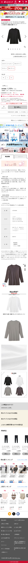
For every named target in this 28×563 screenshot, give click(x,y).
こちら (18, 558)
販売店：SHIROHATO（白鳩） (18, 54)
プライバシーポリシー (19, 538)
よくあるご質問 (17, 527)
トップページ (4, 4)
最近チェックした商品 (6, 527)
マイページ (3, 545)
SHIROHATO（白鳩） (6, 407)
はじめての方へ (17, 530)
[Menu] (2, 2)
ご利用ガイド (4, 552)
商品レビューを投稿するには (18, 120)
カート (2, 541)
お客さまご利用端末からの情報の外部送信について (20, 543)
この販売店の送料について (19, 56)
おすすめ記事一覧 (5, 538)
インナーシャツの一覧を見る (18, 115)
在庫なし (6, 453)
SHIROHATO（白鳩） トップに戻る (17, 112)
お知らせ (16, 523)
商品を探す (3, 520)
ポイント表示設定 (5, 548)
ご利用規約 (16, 534)
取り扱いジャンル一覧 (6, 530)
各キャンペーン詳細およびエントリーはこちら (13, 96)
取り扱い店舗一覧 (5, 534)
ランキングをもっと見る (22, 459)
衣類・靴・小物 (12, 4)
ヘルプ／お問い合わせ (19, 520)
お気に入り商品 (5, 523)
